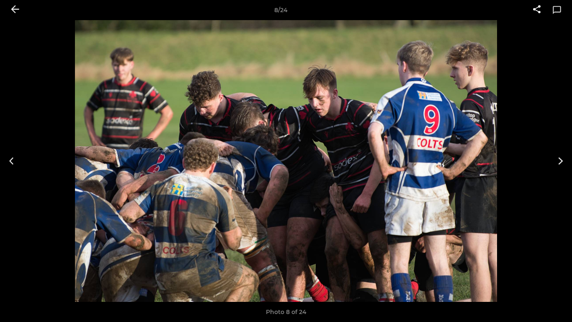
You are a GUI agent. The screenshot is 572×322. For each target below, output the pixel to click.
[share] (537, 10)
